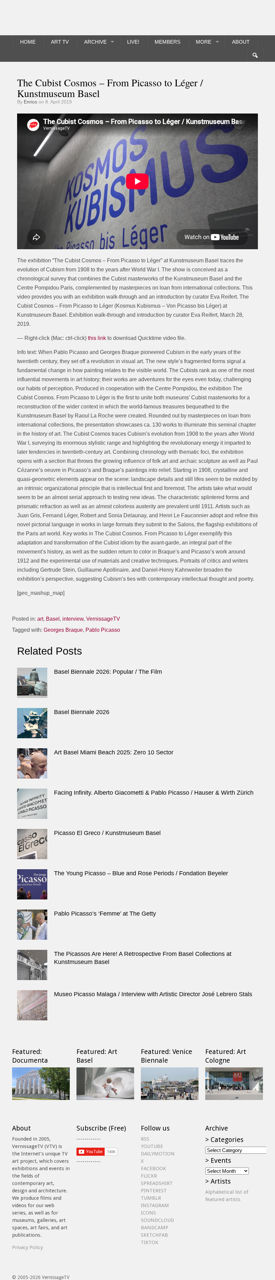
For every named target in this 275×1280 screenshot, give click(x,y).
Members (167, 42)
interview (73, 619)
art (40, 619)
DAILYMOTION (158, 1154)
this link (97, 338)
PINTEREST (154, 1191)
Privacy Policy (27, 1247)
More (203, 42)
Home (28, 42)
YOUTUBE (152, 1146)
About (241, 42)
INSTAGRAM (155, 1205)
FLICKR (149, 1176)
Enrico (30, 101)
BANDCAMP (154, 1228)
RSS (145, 1139)
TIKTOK (149, 1242)
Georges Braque (63, 630)
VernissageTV (103, 619)
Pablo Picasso (103, 630)
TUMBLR (151, 1198)
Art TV (60, 42)
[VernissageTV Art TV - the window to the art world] (45, 18)
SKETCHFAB (154, 1235)
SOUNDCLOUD (157, 1220)
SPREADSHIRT (157, 1183)
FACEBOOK (153, 1168)
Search (254, 55)
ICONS (148, 1213)
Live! (133, 42)
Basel (53, 619)
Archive (95, 42)
